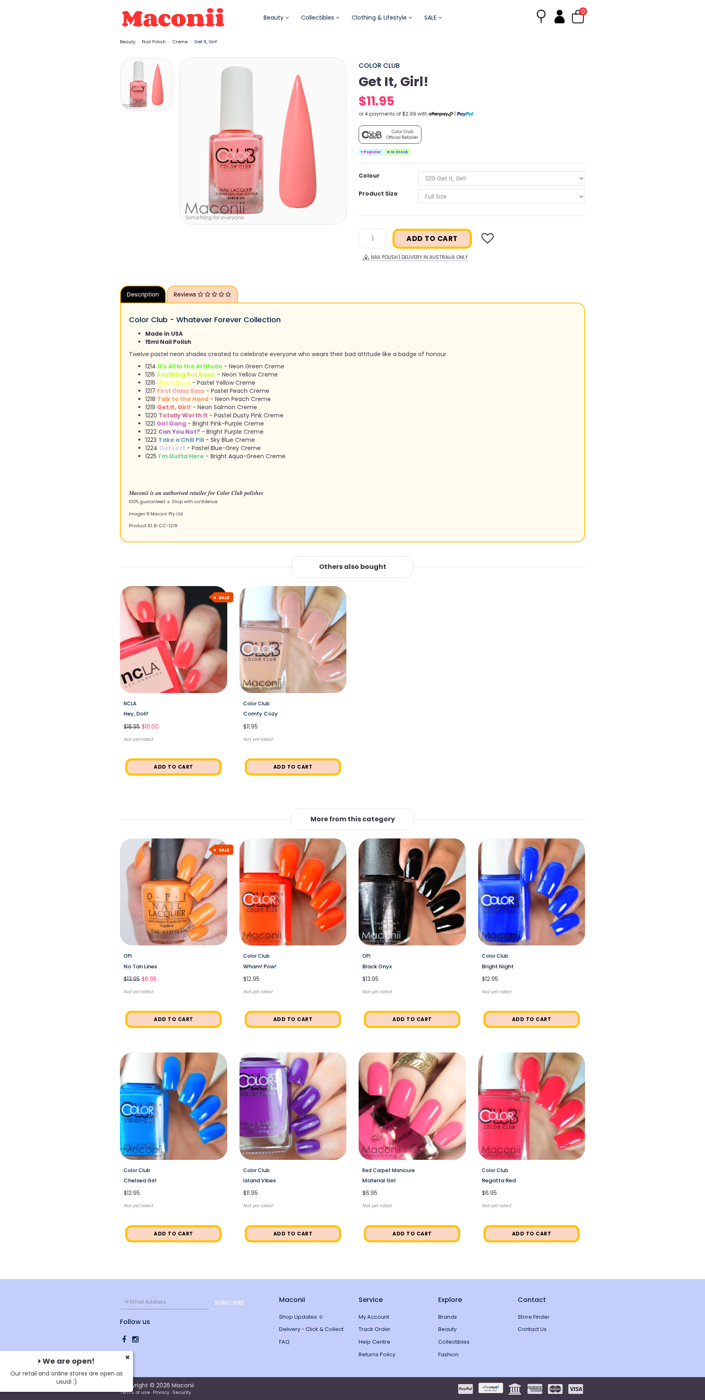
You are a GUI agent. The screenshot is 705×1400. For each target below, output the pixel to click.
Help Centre (374, 1342)
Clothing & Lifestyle (380, 17)
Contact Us (532, 1329)
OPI (128, 955)
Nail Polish (154, 41)
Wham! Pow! (260, 966)
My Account (374, 1317)
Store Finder (534, 1317)
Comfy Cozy (260, 714)
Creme (180, 41)
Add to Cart (432, 238)
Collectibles (318, 17)
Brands (447, 1317)
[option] (263, 141)
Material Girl (379, 1180)
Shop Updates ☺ (301, 1317)
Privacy (161, 1392)
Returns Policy (377, 1354)
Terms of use (135, 1392)
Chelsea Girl (140, 1180)
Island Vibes (259, 1180)
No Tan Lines (140, 966)
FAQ (284, 1342)
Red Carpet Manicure (388, 1170)
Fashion (448, 1354)
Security (182, 1392)
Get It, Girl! (205, 41)
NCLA (130, 703)
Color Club (379, 65)
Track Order (374, 1329)
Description (143, 294)
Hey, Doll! (136, 714)
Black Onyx (377, 966)
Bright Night (498, 966)
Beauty (274, 17)
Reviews (186, 294)
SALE (431, 17)
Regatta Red (499, 1180)
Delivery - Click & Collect (311, 1329)
